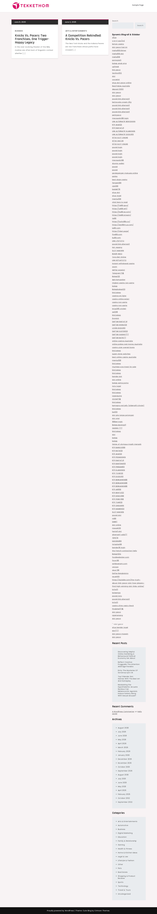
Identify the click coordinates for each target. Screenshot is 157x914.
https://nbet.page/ (120, 231)
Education (122, 837)
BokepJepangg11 (119, 425)
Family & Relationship (127, 841)
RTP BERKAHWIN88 (119, 480)
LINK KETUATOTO (119, 260)
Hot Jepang (117, 247)
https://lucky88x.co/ (121, 221)
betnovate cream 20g (121, 102)
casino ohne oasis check (123, 605)
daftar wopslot (118, 270)
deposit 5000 (118, 89)
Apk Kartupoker (118, 279)
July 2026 (122, 732)
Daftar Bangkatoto (120, 573)
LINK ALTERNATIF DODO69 (123, 134)
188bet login (117, 422)
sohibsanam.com (119, 564)
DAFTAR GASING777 (120, 334)
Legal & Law (123, 856)
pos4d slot (116, 515)
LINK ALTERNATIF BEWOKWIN (123, 121)
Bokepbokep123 (118, 289)
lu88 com (116, 228)
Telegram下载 (118, 273)
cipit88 (115, 186)
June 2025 (122, 782)
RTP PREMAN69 (118, 467)
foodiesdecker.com (120, 557)
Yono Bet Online (119, 257)
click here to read (120, 202)
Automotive (123, 825)
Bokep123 (116, 276)
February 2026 (124, 751)
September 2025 (125, 771)
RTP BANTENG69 (119, 463)
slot (113, 76)
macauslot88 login (120, 118)
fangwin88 (116, 183)
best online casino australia (124, 357)
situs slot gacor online (121, 83)
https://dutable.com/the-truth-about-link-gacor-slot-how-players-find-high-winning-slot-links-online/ (128, 583)
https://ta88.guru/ (120, 205)
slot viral (116, 418)
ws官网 (115, 312)
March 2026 (123, 747)
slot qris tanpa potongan (123, 415)
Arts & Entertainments (76, 31)
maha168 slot (118, 54)
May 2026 (122, 739)
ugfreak (115, 66)
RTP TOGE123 (117, 473)
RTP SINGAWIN (118, 505)
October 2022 (124, 798)
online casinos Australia (122, 341)
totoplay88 (117, 544)
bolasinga (116, 593)
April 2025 (122, 790)
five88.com (117, 234)
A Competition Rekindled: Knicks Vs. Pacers (83, 37)
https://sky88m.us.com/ (123, 225)
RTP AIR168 (116, 489)
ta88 (114, 218)
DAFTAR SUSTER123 (120, 331)
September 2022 (125, 802)
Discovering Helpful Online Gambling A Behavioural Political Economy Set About (127, 655)
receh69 (116, 576)
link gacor (116, 70)
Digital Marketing (125, 833)
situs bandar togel (120, 627)
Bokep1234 (116, 554)
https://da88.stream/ (121, 215)
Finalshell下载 (117, 609)
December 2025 (125, 759)
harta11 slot (117, 531)
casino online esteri (120, 299)
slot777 (115, 631)
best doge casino (119, 179)
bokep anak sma (119, 63)
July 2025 (122, 779)
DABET (115, 522)
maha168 (116, 57)
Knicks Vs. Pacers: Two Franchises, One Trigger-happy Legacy (32, 39)
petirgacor (116, 115)
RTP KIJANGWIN (118, 470)
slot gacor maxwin (120, 634)
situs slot (116, 192)
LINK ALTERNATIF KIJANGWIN (123, 131)
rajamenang (117, 615)
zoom (114, 267)
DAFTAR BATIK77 (119, 338)
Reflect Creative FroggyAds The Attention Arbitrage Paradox (129, 664)
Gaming (121, 845)
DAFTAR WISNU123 (119, 325)
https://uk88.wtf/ (119, 208)
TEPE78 (115, 538)
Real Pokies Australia (121, 86)
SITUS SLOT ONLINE (120, 137)
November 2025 (125, 763)
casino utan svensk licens (123, 347)
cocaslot (116, 79)
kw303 (115, 412)
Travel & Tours (124, 890)
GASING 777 (117, 428)
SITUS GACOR (118, 141)
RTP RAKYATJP (118, 128)
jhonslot (115, 318)
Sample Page (138, 5)
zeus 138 (115, 570)
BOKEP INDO (117, 254)
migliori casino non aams (123, 283)
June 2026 (122, 736)
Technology (123, 886)
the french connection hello (124, 551)
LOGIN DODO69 (118, 328)
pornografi (116, 60)
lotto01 (115, 589)
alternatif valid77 (119, 534)
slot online (116, 380)
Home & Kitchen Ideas (127, 853)
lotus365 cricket (119, 309)
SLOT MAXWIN (118, 250)
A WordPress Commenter (123, 711)
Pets (120, 868)
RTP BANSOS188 (118, 447)
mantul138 (116, 199)
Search (115, 21)
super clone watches (121, 354)
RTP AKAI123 (117, 125)
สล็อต (114, 37)
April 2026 (122, 743)
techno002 (117, 73)
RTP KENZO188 (118, 496)
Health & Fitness (125, 849)
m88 (114, 518)
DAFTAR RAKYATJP (120, 321)
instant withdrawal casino (123, 263)
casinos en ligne (119, 296)
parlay (115, 176)
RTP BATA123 (117, 451)
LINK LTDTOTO (118, 241)
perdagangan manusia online (125, 173)
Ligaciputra (117, 396)
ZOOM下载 (116, 399)
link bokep (116, 292)
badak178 (116, 189)
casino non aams (119, 302)
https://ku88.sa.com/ (121, 212)
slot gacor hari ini (119, 47)
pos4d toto (117, 596)
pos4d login (117, 147)
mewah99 (116, 528)
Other (120, 864)
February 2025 (124, 794)
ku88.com (116, 238)
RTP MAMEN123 (118, 509)
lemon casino (118, 44)
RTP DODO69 (117, 476)
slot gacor (116, 92)
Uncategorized (124, 894)
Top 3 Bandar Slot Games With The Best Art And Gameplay (129, 678)
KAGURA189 (117, 541)
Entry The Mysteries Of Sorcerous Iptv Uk (128, 671)
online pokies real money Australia (127, 344)
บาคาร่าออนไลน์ (118, 41)
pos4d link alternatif (121, 99)
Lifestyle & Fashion (126, 860)
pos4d (115, 167)
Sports (120, 882)
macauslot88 (118, 160)
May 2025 (122, 786)
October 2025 (124, 767)
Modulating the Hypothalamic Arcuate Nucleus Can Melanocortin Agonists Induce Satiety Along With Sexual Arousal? (128, 690)
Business (19, 31)
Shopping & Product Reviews (126, 877)
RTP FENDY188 (118, 499)
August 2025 (123, 775)
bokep (115, 286)
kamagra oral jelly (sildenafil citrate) (128, 405)
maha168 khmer (119, 50)
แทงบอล (115, 567)
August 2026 (123, 728)
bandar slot (117, 376)
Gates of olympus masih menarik (126, 444)
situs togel (116, 196)
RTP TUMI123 (117, 502)
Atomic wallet (118, 163)
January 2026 (124, 755)
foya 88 (115, 560)
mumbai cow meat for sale (124, 367)
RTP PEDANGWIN (119, 457)
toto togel (116, 386)
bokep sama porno (120, 383)
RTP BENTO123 (118, 493)
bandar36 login (118, 547)
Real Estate (123, 872)
